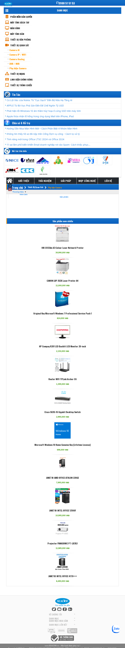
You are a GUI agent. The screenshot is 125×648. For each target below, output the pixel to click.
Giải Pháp (66, 181)
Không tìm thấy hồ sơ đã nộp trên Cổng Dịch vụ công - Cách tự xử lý (43, 134)
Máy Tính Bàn (17, 34)
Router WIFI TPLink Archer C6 (63, 379)
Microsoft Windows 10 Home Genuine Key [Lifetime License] (63, 444)
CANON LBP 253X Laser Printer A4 (62, 280)
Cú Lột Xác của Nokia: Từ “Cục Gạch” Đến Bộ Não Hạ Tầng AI (39, 100)
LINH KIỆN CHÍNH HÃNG (21, 79)
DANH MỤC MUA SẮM (58, 620)
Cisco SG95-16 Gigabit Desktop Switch (62, 412)
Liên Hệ (108, 181)
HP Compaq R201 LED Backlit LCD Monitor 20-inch (62, 346)
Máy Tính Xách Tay (19, 22)
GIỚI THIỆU (23, 181)
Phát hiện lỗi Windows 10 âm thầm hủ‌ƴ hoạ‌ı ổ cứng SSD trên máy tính (44, 111)
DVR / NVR (14, 63)
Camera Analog (17, 59)
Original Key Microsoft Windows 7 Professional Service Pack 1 (62, 313)
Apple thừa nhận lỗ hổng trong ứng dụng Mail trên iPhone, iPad (40, 116)
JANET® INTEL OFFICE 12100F (62, 510)
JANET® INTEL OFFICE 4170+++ (62, 576)
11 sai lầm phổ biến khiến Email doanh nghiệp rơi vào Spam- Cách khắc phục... (48, 144)
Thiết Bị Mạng (17, 73)
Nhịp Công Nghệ (87, 181)
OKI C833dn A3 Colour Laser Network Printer (63, 247)
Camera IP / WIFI (17, 54)
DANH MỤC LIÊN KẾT (58, 625)
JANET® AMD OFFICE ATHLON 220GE (62, 477)
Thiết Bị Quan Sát (19, 45)
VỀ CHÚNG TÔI (55, 614)
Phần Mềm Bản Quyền (21, 16)
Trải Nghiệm (44, 181)
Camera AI (14, 50)
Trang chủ (17, 188)
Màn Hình (15, 28)
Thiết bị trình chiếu (21, 85)
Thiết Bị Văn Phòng (20, 39)
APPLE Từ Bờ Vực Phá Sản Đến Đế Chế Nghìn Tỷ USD (35, 105)
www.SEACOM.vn (52, 646)
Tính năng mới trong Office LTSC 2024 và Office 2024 (35, 139)
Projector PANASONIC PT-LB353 (62, 543)
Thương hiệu (18, 192)
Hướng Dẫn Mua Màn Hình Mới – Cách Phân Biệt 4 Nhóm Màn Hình (42, 128)
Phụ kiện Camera (17, 68)
